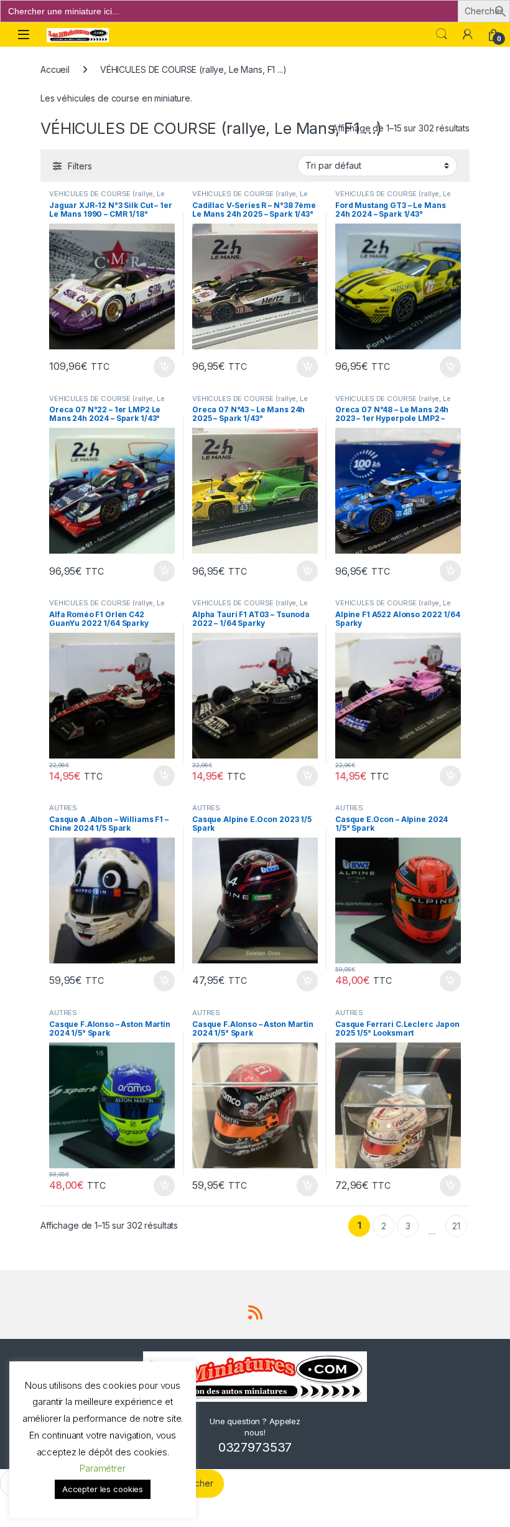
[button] (500, 10)
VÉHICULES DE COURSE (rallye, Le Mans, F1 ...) (107, 197)
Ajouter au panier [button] (160, 366)
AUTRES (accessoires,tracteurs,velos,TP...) (108, 811)
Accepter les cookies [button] (102, 1489)
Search (441, 34)
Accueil (55, 69)
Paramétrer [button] (103, 1468)
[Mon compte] (468, 34)
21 (456, 1226)
